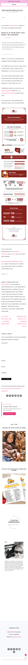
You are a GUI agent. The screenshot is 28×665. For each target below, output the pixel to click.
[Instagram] (13, 396)
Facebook (16, 251)
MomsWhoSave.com (12, 10)
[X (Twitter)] (15, 396)
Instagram (4, 254)
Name (3, 360)
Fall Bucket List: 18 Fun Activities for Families (14, 427)
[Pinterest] (10, 396)
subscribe (14, 4)
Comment (4, 343)
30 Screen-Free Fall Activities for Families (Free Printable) (14, 469)
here (12, 49)
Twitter (13, 254)
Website (3, 373)
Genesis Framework (21, 659)
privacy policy (17, 637)
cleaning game (5, 90)
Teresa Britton (5, 284)
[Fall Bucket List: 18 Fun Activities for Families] (14, 446)
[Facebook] (7, 396)
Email (3, 366)
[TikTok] (21, 396)
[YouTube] (18, 396)
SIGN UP (10, 632)
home (7, 274)
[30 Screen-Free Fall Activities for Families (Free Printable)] (14, 489)
